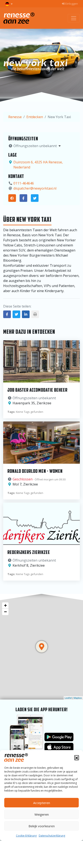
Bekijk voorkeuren (42, 826)
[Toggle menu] (74, 18)
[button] (76, 757)
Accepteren (41, 803)
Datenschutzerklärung (52, 835)
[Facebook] (23, 198)
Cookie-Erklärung (26, 835)
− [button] (5, 611)
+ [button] (5, 605)
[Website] (12, 198)
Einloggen (71, 3)
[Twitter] (35, 198)
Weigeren (41, 814)
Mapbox (78, 697)
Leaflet (68, 697)
